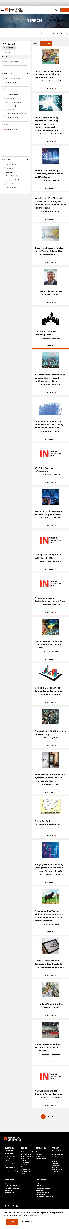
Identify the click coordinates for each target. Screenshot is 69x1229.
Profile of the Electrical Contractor (55, 1161)
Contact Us (8, 1190)
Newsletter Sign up (11, 1192)
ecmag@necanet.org (11, 1171)
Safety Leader (40, 1156)
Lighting (23, 1160)
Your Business (25, 1169)
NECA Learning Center (43, 1188)
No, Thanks (26, 1222)
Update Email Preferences (13, 1186)
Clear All (7, 52)
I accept (11, 1222)
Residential (24, 1165)
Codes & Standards (27, 1152)
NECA (38, 1184)
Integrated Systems (27, 1156)
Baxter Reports (56, 1165)
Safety (23, 1167)
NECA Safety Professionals (44, 1197)
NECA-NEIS (39, 1190)
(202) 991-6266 (10, 1167)
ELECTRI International (43, 1192)
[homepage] (14, 10)
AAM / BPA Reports (57, 1172)
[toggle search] (56, 10)
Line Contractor (41, 1158)
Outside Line (25, 1163)
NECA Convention (41, 1186)
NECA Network (41, 1194)
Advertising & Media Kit (12, 1188)
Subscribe (65, 10)
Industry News (25, 1158)
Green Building (26, 1154)
